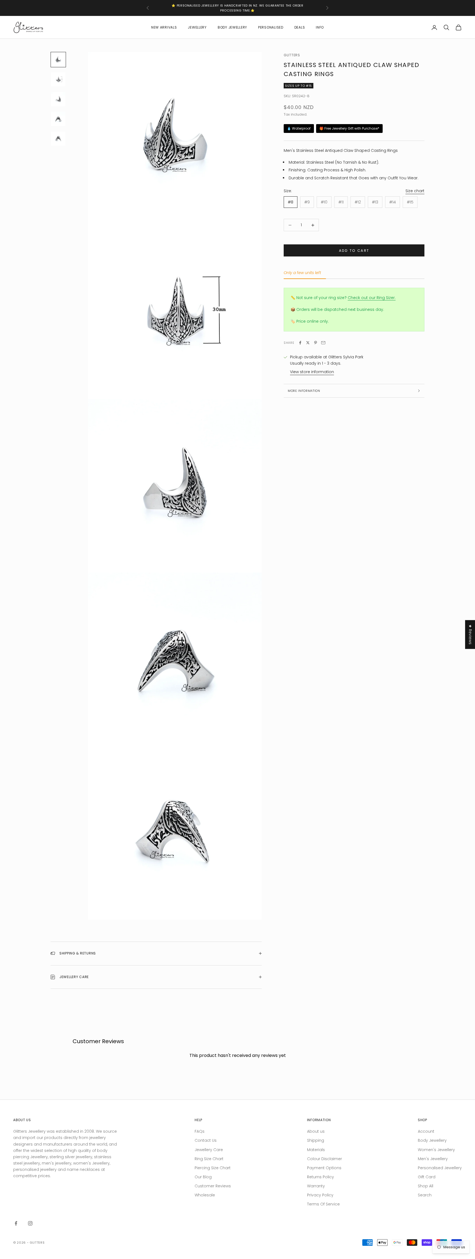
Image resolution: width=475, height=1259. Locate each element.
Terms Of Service (323, 1204)
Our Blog (203, 1177)
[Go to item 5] (58, 138)
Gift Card (426, 1177)
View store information (312, 372)
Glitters (292, 55)
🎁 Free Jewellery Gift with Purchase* (349, 128)
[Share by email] (323, 342)
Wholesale (205, 1195)
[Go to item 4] (58, 119)
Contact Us (206, 1140)
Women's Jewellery (436, 1149)
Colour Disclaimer (324, 1159)
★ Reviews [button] (470, 634)
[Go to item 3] (58, 99)
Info (320, 27)
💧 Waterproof (299, 128)
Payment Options (324, 1168)
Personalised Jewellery (440, 1168)
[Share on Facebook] (300, 342)
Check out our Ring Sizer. (372, 297)
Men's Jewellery (433, 1159)
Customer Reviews (213, 1186)
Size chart (414, 191)
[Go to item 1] (58, 59)
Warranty (316, 1186)
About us (316, 1131)
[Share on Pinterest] (315, 342)
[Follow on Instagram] (30, 1223)
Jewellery (197, 27)
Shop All (425, 1186)
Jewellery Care (209, 1149)
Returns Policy (320, 1177)
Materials (316, 1149)
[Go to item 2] (58, 79)
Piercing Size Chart (213, 1168)
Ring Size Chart (209, 1159)
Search (425, 1195)
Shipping (315, 1140)
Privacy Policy (320, 1195)
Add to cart (354, 250)
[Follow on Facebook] (16, 1223)
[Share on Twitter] (308, 342)
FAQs (200, 1131)
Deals (299, 27)
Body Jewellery (232, 27)
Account (426, 1131)
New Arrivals (164, 27)
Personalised (270, 27)
